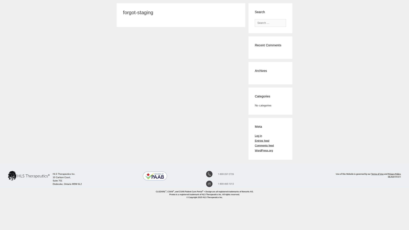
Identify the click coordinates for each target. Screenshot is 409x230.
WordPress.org (264, 150)
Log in (258, 135)
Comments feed (264, 145)
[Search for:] (270, 22)
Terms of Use (377, 174)
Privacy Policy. (394, 174)
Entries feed (262, 140)
